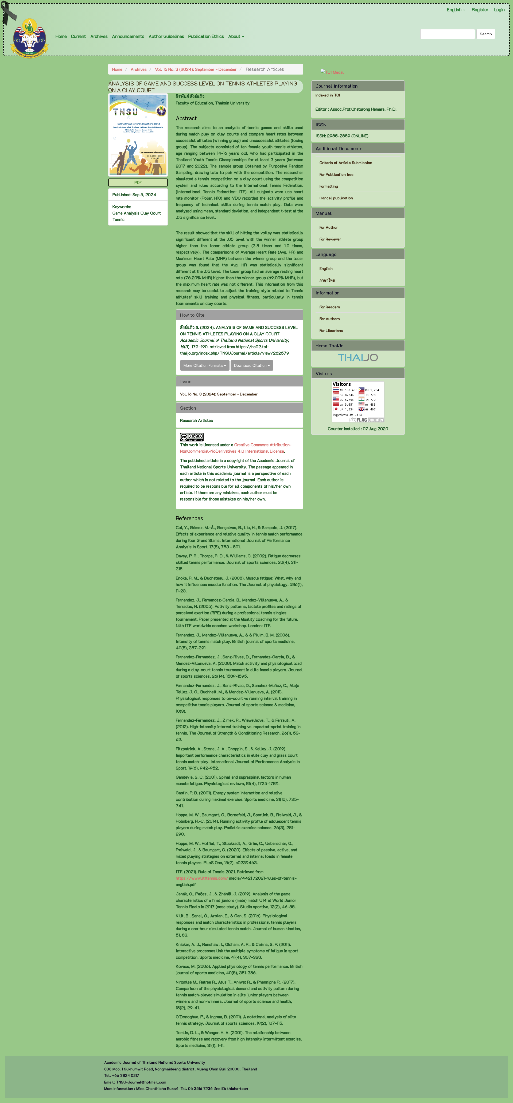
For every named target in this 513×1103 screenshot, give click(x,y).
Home (61, 36)
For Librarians (331, 330)
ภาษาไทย (327, 280)
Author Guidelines (166, 36)
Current (78, 36)
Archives (99, 36)
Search (486, 33)
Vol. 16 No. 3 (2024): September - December (196, 69)
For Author (329, 227)
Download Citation (251, 365)
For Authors (330, 318)
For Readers (330, 306)
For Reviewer (330, 239)
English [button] (455, 9)
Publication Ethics (206, 36)
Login (499, 9)
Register (480, 9)
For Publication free (336, 174)
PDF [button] (138, 182)
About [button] (235, 36)
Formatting (329, 186)
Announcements (128, 36)
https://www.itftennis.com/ (202, 878)
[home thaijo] (358, 356)
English (326, 268)
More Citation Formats (204, 365)
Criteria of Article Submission (346, 162)
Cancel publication (336, 197)
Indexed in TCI (328, 95)
